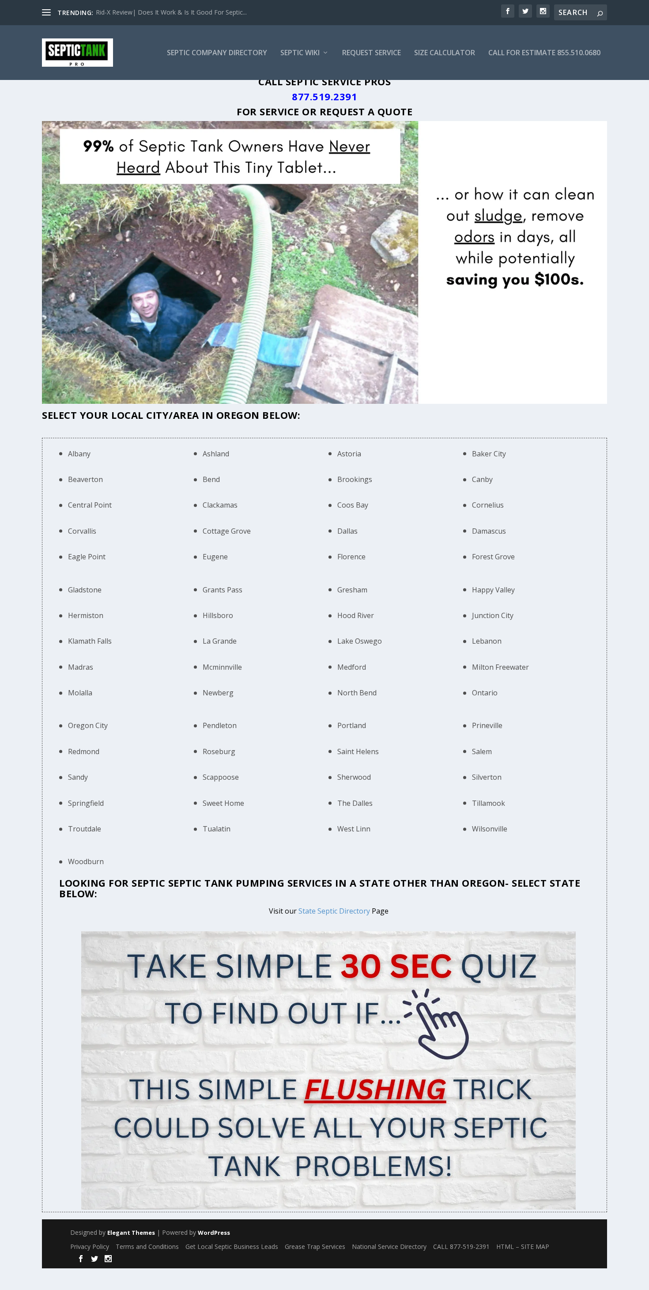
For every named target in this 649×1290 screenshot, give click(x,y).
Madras (80, 667)
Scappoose (221, 777)
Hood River (355, 615)
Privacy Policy (89, 1246)
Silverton (487, 777)
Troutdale (84, 829)
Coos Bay (352, 505)
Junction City (492, 615)
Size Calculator (444, 53)
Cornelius (488, 505)
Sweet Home (223, 803)
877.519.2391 (324, 96)
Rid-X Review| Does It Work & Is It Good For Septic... (171, 12)
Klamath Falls (90, 641)
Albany (79, 454)
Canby (482, 479)
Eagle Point (87, 557)
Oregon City (88, 725)
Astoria (349, 454)
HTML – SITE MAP (522, 1246)
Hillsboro (218, 615)
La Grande (220, 641)
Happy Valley (493, 590)
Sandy (78, 777)
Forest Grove (493, 557)
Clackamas (220, 505)
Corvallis (82, 531)
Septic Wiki (300, 53)
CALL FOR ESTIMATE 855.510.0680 (544, 53)
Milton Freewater (500, 667)
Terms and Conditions (147, 1246)
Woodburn (86, 861)
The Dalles (355, 803)
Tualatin (216, 829)
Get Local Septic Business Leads (231, 1246)
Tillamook (488, 803)
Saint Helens (358, 751)
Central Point (90, 505)
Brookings (354, 479)
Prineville (487, 725)
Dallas (347, 531)
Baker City (489, 454)
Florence (351, 557)
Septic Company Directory (217, 53)
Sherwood (354, 777)
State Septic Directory (334, 911)
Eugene (215, 557)
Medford (351, 667)
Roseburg (219, 751)
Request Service (371, 53)
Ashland (216, 454)
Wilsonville (489, 829)
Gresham (352, 590)
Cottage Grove (227, 531)
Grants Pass (222, 590)
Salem (482, 751)
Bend (211, 479)
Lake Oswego (359, 641)
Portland (351, 725)
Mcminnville (222, 667)
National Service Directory (389, 1246)
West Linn (353, 829)
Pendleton (220, 725)
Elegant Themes (131, 1233)
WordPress (214, 1233)
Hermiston (85, 615)
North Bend (357, 693)
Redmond (83, 751)
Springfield (86, 803)
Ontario (485, 693)
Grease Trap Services (315, 1246)
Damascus (489, 531)
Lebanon (487, 641)
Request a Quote (366, 111)
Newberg (218, 693)
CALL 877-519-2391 (461, 1246)
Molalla (80, 693)
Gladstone (85, 590)
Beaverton (85, 479)
